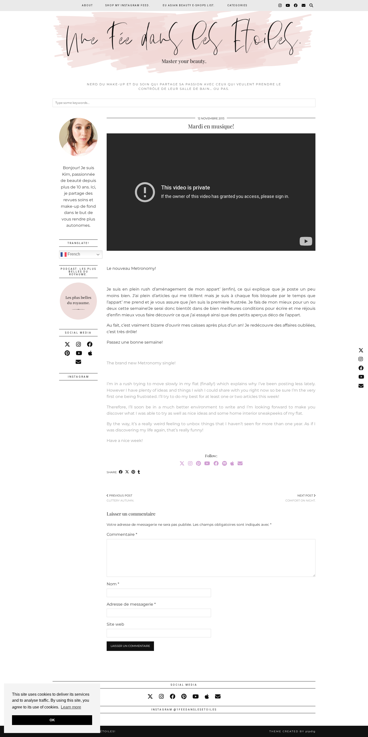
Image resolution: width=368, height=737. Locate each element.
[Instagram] (280, 5)
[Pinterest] (198, 463)
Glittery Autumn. (120, 498)
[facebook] (89, 344)
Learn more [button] (71, 707)
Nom (113, 584)
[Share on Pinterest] (133, 472)
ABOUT (87, 5)
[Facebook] (296, 5)
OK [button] (52, 720)
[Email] (304, 5)
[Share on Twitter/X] (127, 472)
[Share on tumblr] (138, 472)
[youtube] (79, 353)
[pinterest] (67, 353)
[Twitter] (182, 463)
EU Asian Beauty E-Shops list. (189, 5)
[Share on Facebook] (121, 472)
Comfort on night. (300, 498)
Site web (115, 624)
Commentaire (122, 534)
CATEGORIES (237, 5)
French (73, 254)
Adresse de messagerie (131, 604)
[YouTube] (288, 5)
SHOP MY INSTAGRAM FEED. (127, 5)
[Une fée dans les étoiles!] (184, 40)
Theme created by (292, 731)
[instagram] (78, 344)
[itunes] (90, 353)
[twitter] (67, 344)
